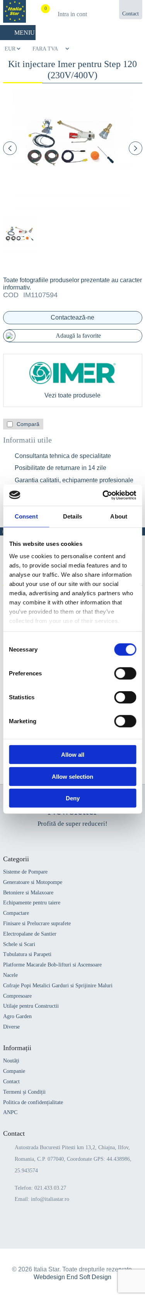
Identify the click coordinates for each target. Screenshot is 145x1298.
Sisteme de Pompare (25, 872)
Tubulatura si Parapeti (27, 954)
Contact (11, 1081)
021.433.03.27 (50, 1188)
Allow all (72, 754)
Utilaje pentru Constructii (31, 1006)
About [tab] (118, 516)
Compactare (16, 913)
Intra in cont (72, 14)
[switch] (125, 673)
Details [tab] (72, 516)
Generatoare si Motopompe (32, 882)
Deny (73, 798)
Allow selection (72, 776)
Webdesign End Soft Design (72, 1277)
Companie (14, 1071)
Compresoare (17, 996)
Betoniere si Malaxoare (28, 893)
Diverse (11, 1027)
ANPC (10, 1112)
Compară (28, 424)
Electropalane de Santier (29, 934)
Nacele (10, 975)
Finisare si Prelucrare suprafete (37, 923)
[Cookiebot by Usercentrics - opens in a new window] (103, 495)
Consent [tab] (26, 516)
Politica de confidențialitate (33, 1102)
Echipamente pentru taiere (31, 903)
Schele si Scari (19, 944)
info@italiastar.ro (50, 1199)
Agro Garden (17, 1016)
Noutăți (11, 1061)
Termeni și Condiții (24, 1092)
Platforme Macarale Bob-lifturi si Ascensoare (52, 965)
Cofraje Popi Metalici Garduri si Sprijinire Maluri (58, 985)
